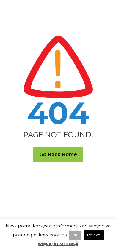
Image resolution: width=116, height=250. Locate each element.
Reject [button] (93, 235)
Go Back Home (58, 154)
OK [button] (75, 235)
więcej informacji (58, 243)
